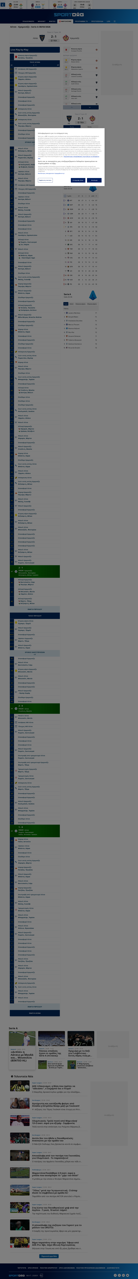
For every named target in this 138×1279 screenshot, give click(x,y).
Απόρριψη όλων (78, 180)
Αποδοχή (94, 180)
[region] (70, 157)
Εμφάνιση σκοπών (45, 180)
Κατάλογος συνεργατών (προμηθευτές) (51, 173)
